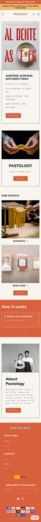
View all (20, 293)
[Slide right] (25, 330)
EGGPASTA (19, 241)
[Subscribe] (34, 490)
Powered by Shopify (26, 518)
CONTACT (7, 464)
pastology (17, 518)
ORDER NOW (13, 115)
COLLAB (6, 446)
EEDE (5, 468)
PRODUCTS (7, 441)
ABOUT (6, 459)
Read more (13, 410)
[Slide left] (16, 330)
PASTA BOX (19, 285)
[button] (2, 14)
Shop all (20, 178)
